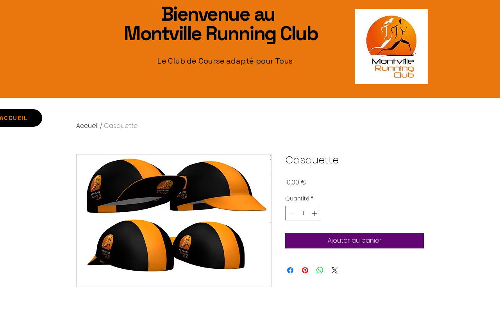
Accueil (87, 125)
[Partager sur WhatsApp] (320, 270)
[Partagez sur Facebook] (290, 270)
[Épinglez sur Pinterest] (305, 270)
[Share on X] (334, 270)
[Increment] (315, 213)
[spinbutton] (303, 213)
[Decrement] (291, 213)
